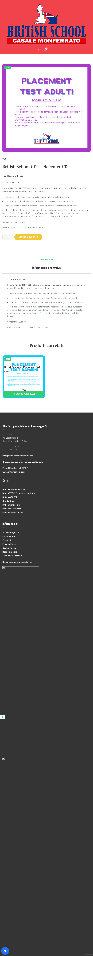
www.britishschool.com (13, 472)
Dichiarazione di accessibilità (17, 562)
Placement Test (15, 176)
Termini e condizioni (12, 555)
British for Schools (11, 508)
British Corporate (11, 505)
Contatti (6, 540)
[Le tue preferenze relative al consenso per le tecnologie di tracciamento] (2, 717)
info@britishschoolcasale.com (17, 455)
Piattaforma (8, 536)
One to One (8, 501)
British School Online (12, 512)
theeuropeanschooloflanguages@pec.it (22, 462)
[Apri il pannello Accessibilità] (5, 951)
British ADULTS (9, 497)
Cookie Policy (9, 548)
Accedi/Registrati (11, 532)
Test (8, 67)
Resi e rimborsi (10, 552)
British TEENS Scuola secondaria (18, 493)
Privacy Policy (9, 544)
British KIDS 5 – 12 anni (13, 489)
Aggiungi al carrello (28, 237)
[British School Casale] (46, 24)
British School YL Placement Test (22, 367)
